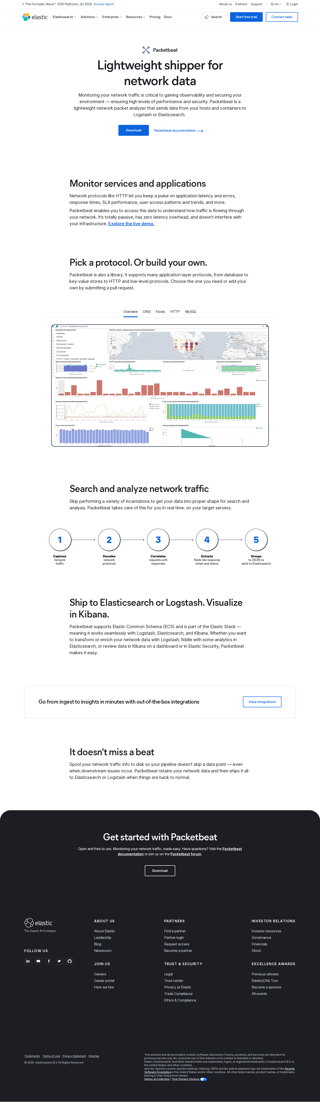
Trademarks (32, 1056)
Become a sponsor (266, 987)
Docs (168, 17)
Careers (100, 974)
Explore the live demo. (131, 223)
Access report (104, 4)
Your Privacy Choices (186, 1079)
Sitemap (94, 1056)
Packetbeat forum (185, 854)
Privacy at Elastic (177, 987)
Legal (168, 974)
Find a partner (175, 931)
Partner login (174, 937)
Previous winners (265, 974)
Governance (261, 937)
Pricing (155, 17)
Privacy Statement (74, 1056)
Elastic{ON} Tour (265, 980)
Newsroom (102, 950)
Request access (176, 944)
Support (256, 4)
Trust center (173, 980)
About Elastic (104, 931)
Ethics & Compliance (180, 1000)
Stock (256, 950)
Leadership (102, 937)
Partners (241, 4)
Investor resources (266, 931)
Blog (97, 944)
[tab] (130, 312)
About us (225, 4)
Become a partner (178, 950)
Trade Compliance (178, 993)
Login (294, 4)
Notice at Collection (157, 1079)
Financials (259, 944)
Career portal (104, 980)
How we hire (104, 987)
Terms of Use (51, 1056)
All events (259, 993)
